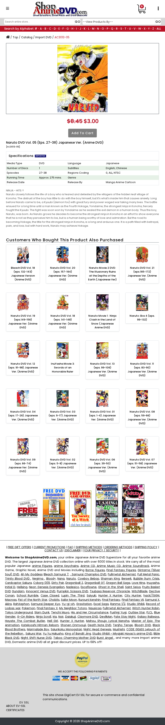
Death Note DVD (99, 625)
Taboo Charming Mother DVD (74, 638)
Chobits (54, 600)
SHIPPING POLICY (146, 547)
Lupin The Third (72, 595)
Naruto (71, 579)
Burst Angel (105, 638)
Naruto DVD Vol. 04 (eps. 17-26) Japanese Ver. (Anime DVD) (23, 415)
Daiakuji (70, 617)
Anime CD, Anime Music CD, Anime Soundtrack (114, 566)
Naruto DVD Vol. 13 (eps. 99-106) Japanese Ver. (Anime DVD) (102, 370)
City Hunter (133, 595)
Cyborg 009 (41, 583)
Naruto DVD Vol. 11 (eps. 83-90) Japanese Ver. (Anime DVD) (142, 370)
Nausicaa (95, 608)
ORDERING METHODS (118, 547)
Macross (11, 600)
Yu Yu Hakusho (53, 634)
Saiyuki (91, 595)
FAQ (70, 547)
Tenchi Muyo (60, 612)
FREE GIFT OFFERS (19, 547)
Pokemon (28, 608)
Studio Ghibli (135, 604)
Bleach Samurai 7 (56, 574)
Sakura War (33, 634)
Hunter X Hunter (110, 595)
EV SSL (24, 702)
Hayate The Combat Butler (25, 621)
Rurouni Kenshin (89, 600)
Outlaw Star (136, 612)
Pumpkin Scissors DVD (72, 591)
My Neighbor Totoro (73, 608)
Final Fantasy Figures (121, 570)
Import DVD (43, 37)
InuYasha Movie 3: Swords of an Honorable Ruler (62, 367)
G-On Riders (25, 617)
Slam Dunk (42, 612)
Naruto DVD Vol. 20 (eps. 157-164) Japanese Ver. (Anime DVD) (62, 274)
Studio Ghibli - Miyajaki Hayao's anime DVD (122, 634)
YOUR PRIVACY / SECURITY (101, 550)
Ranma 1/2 (117, 604)
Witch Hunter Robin (145, 608)
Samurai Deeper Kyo (45, 604)
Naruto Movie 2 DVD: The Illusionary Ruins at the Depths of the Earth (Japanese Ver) (102, 274)
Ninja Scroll (43, 617)
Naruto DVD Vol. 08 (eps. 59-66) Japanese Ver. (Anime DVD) (142, 417)
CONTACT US (53, 550)
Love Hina (138, 583)
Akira (8, 604)
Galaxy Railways (148, 617)
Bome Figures (95, 570)
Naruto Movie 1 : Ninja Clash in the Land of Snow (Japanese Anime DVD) (102, 322)
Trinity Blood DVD (18, 579)
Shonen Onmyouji (73, 625)
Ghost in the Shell (110, 587)
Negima (38, 579)
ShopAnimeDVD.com (95, 721)
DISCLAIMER (72, 550)
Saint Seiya (133, 587)
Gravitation (84, 604)
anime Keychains (66, 566)
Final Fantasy (111, 600)
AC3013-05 (62, 37)
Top (15, 37)
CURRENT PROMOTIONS (49, 547)
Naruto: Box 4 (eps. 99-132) (142, 318)
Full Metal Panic (148, 574)
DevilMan (106, 617)
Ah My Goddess (32, 574)
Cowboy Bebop (88, 579)
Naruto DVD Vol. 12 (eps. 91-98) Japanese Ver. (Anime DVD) (23, 367)
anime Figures (42, 566)
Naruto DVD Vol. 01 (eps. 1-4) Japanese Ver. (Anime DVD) (102, 415)
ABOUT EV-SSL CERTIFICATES (16, 708)
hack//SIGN (151, 595)
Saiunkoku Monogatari (66, 629)
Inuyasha (153, 583)
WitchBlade (139, 591)
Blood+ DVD (143, 625)
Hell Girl (52, 621)
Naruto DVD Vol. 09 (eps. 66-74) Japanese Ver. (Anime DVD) (22, 465)
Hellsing (22, 587)
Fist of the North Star (32, 600)
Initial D (10, 587)
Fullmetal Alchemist (122, 574)
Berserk (127, 579)
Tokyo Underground (19, 612)
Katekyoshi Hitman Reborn (40, 625)
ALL (159, 29)
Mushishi (119, 629)
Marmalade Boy (38, 629)
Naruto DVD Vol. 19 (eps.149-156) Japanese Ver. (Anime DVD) (22, 322)
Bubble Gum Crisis (146, 579)
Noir (61, 617)
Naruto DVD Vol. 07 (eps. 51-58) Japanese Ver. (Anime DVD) (142, 463)
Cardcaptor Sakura (18, 583)
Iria (55, 617)
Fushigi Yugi (118, 612)
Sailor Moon (69, 600)
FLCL (149, 612)
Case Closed (50, 595)
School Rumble (27, 595)
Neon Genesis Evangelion (46, 587)
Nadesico (72, 587)
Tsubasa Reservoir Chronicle (110, 591)
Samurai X (152, 600)
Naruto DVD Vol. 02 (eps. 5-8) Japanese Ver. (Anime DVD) (62, 463)
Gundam (18, 591)
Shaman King (110, 579)
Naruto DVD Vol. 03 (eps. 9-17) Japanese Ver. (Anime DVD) (62, 415)
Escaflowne (89, 587)
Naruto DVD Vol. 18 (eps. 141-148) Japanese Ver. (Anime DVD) (62, 322)
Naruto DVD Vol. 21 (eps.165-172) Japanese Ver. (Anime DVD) (142, 274)
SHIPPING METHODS (89, 547)
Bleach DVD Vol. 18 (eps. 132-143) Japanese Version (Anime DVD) (23, 274)
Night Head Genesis (97, 629)
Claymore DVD (87, 617)
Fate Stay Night (125, 617)
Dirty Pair (58, 583)
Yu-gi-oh (68, 604)
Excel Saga (101, 604)
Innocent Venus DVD (41, 591)
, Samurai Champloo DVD (88, 574)
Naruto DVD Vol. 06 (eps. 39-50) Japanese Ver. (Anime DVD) (102, 465)
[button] (24, 691)
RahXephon (21, 604)
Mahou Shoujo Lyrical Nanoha (107, 621)
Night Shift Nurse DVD (36, 638)
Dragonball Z (74, 583)
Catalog (26, 37)
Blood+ (51, 579)
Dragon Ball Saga (118, 583)
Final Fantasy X (47, 608)
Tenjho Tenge (123, 625)
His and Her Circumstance (89, 612)
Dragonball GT (95, 583)
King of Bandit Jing (78, 634)
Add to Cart (82, 133)
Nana (61, 579)
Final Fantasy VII (133, 600)
